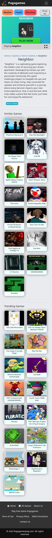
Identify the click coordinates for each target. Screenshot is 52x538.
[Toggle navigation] (46, 3)
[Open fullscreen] (46, 47)
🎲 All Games (24, 505)
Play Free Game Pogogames (25, 511)
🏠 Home (11, 505)
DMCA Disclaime (40, 516)
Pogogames (16, 3)
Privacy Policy (22, 516)
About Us (38, 505)
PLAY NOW (26, 40)
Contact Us (25, 521)
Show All (44, 12)
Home (7, 55)
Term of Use (8, 516)
